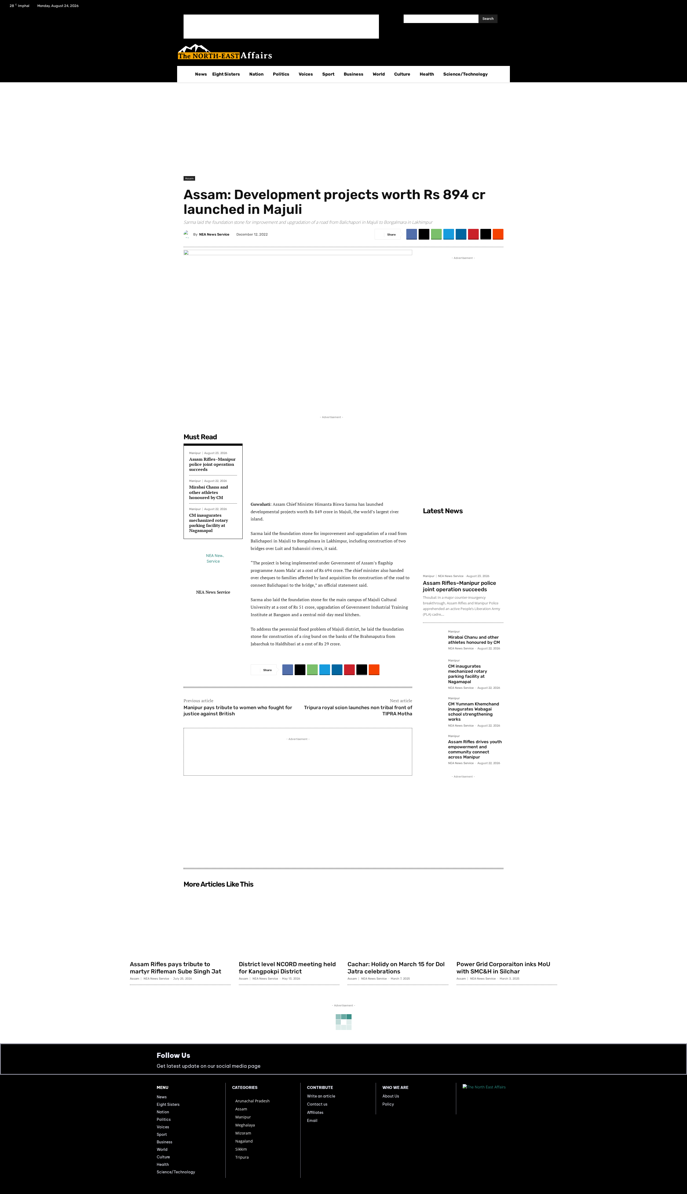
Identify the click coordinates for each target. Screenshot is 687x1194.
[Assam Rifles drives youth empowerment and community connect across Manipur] (433, 745)
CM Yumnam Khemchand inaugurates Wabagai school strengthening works (473, 711)
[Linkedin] (461, 234)
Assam (189, 178)
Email (312, 1120)
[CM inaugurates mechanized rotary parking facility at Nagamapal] (433, 669)
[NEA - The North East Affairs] (496, 1098)
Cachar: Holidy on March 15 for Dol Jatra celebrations (396, 968)
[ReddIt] (498, 234)
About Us (390, 1096)
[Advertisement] (281, 26)
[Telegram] (448, 234)
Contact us (317, 1104)
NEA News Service (214, 234)
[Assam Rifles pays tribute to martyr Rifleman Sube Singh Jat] (180, 924)
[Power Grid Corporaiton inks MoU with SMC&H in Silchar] (506, 924)
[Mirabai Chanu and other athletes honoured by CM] (433, 640)
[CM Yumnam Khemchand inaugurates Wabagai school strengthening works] (433, 707)
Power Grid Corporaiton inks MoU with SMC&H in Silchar (503, 968)
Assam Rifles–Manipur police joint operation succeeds (212, 464)
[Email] (485, 234)
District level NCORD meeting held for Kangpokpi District (287, 968)
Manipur (195, 453)
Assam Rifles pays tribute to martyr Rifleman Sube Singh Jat (175, 968)
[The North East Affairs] (340, 51)
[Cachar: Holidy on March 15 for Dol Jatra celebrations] (398, 924)
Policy (388, 1104)
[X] (661, 7)
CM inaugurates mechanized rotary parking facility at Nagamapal (208, 523)
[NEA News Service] (188, 234)
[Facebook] (647, 7)
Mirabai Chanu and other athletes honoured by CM (208, 492)
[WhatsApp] (436, 234)
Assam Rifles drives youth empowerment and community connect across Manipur (475, 749)
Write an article (321, 1096)
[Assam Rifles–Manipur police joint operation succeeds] (463, 544)
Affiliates (315, 1112)
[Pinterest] (473, 234)
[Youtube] (675, 7)
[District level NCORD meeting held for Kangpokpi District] (289, 924)
